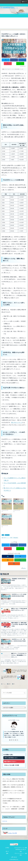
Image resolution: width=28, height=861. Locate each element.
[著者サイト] (8, 556)
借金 (21, 851)
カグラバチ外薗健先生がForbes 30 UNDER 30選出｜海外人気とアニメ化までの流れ (13, 801)
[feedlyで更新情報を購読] (20, 560)
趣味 (7, 853)
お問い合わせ (14, 857)
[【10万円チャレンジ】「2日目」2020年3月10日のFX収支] (7, 517)
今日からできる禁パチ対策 (11, 765)
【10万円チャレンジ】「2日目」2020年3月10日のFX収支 (6, 522)
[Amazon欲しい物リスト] (8, 560)
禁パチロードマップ (16, 422)
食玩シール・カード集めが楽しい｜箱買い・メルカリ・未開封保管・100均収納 (14, 808)
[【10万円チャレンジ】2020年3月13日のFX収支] (18, 501)
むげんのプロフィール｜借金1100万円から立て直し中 (21, 848)
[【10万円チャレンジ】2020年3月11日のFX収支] (7, 501)
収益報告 (7, 534)
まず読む (7, 847)
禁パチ (7, 851)
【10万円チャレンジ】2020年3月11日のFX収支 (6, 507)
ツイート (4, 821)
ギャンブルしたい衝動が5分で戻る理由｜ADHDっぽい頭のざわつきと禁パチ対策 (14, 780)
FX (3, 534)
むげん (13, 729)
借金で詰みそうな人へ (10, 761)
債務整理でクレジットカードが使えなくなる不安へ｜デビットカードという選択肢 (14, 793)
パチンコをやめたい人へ (11, 757)
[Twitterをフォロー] (20, 556)
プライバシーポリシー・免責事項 (21, 854)
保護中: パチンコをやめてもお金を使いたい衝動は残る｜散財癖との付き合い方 (14, 786)
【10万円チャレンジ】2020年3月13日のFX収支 (18, 507)
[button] (24, 693)
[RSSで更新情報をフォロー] (14, 563)
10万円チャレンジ (6, 537)
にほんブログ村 (12, 833)
